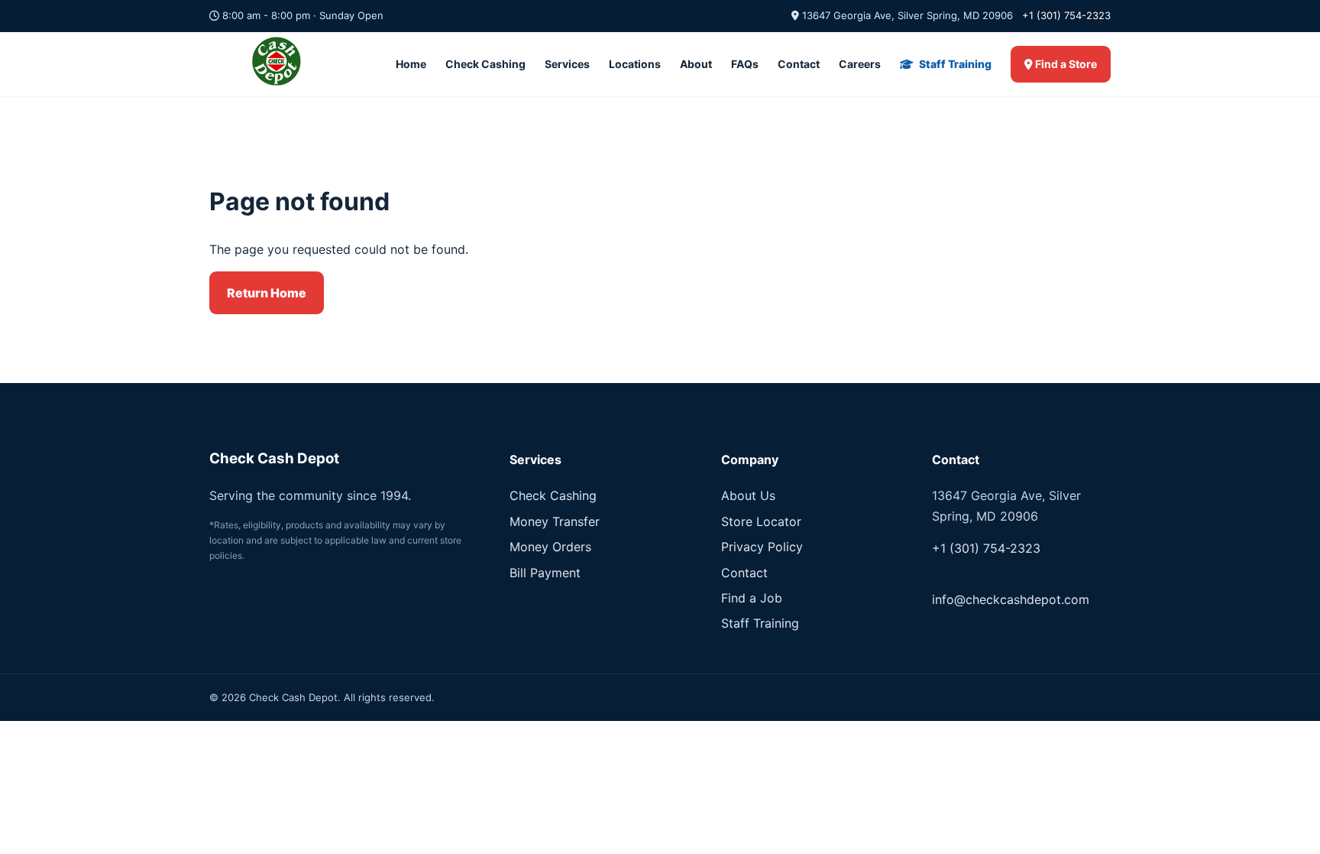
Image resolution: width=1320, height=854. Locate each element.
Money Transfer (555, 521)
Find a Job (751, 598)
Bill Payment (545, 572)
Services (567, 63)
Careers (860, 63)
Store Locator (761, 521)
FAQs (745, 63)
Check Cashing (485, 63)
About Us (748, 495)
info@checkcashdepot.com (1010, 599)
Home (411, 63)
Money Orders (550, 546)
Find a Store (1065, 63)
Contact (799, 63)
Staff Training (954, 63)
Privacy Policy (762, 546)
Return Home (266, 292)
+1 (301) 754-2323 (1066, 15)
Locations (635, 63)
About (696, 63)
